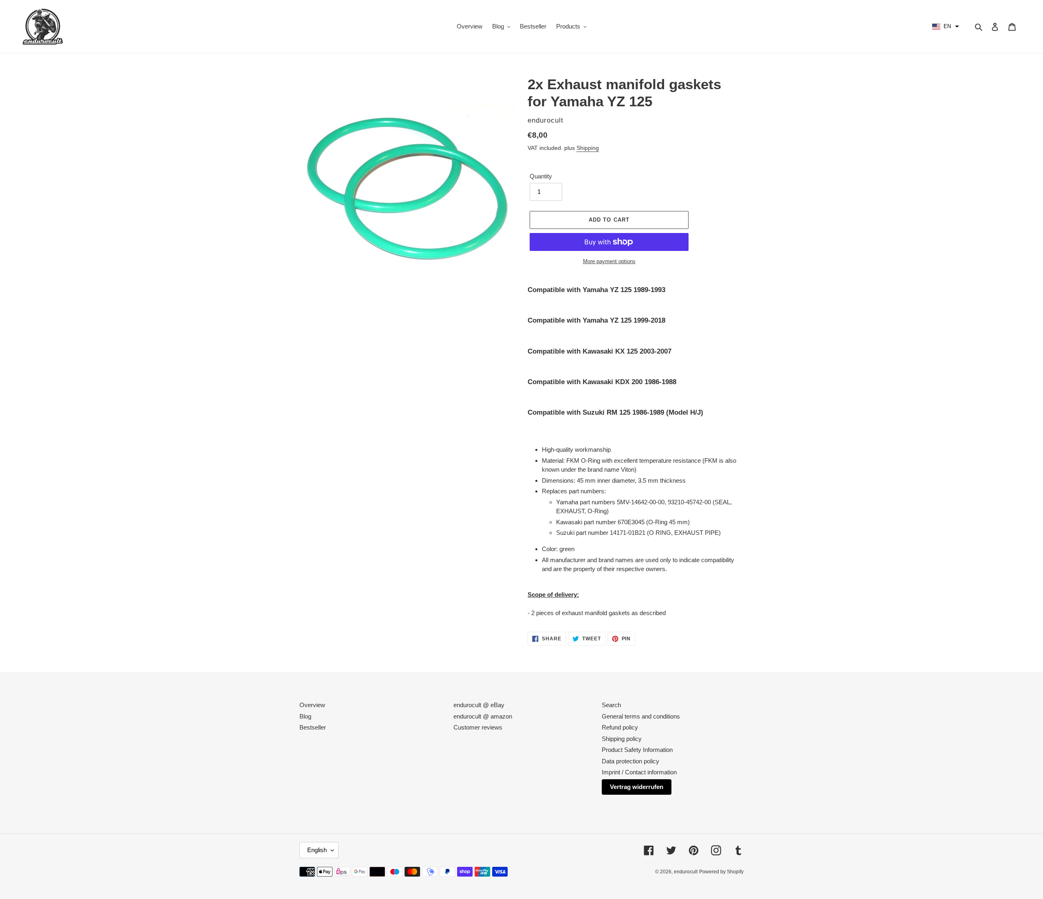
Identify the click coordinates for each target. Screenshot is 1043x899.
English (317, 849)
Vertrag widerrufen (636, 786)
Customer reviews (477, 727)
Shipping (588, 148)
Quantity (541, 176)
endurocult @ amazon (482, 716)
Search (611, 704)
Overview (312, 704)
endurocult (686, 872)
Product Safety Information (637, 749)
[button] (945, 26)
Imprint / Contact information (639, 772)
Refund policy (620, 727)
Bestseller (312, 727)
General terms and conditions (641, 716)
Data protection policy (630, 761)
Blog (305, 716)
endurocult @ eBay (478, 704)
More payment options (609, 261)
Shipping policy (622, 738)
